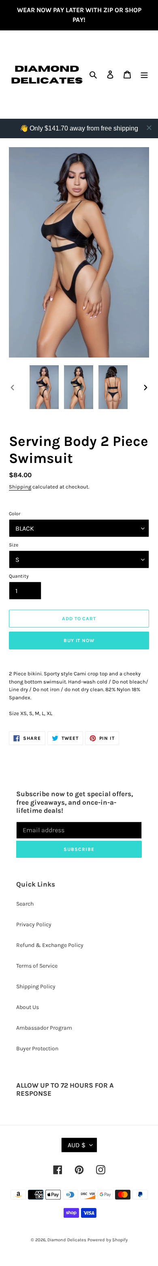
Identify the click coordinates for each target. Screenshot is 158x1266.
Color (14, 513)
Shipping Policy (36, 986)
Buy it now (79, 640)
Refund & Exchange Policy (49, 945)
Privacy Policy (33, 924)
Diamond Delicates (66, 1239)
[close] (149, 127)
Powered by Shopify (108, 1239)
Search (25, 903)
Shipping (20, 487)
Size (13, 545)
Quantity (19, 576)
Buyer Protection (37, 1048)
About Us (27, 1007)
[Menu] (144, 74)
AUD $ (76, 1145)
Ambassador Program (44, 1027)
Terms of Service (37, 965)
